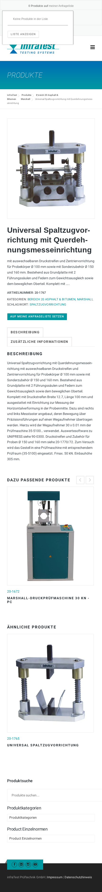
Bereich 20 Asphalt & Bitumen (51, 299)
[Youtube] (35, 864)
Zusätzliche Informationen (39, 342)
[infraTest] (33, 47)
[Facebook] (14, 864)
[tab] (25, 332)
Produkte (26, 95)
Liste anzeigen (23, 34)
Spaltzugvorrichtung (48, 304)
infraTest (12, 95)
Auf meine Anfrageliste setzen (37, 316)
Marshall (25, 99)
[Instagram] (28, 864)
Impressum (54, 877)
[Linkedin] (21, 864)
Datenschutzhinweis (78, 877)
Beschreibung (25, 332)
